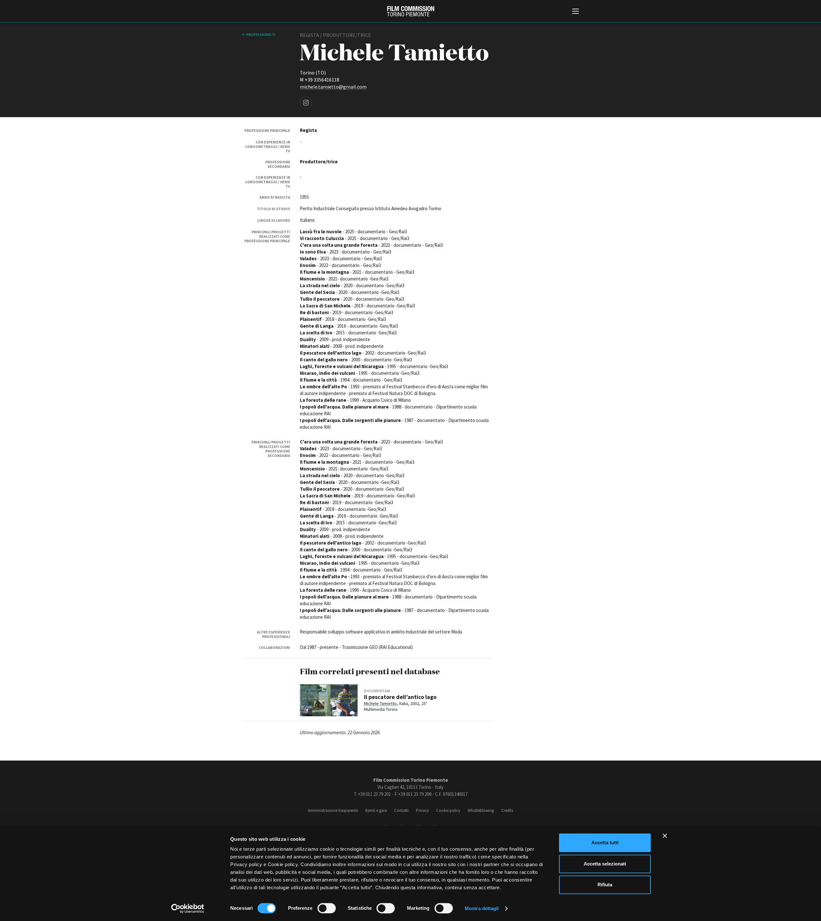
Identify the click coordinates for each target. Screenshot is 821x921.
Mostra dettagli (482, 908)
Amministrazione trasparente (333, 810)
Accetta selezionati (605, 863)
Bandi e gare (376, 810)
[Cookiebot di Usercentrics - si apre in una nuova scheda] (188, 908)
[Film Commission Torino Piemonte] (410, 11)
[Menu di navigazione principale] (575, 12)
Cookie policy (448, 810)
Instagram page (306, 103)
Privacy (422, 810)
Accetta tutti (605, 842)
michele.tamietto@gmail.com (333, 86)
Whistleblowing (481, 810)
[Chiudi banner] (665, 835)
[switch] (326, 908)
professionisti (260, 34)
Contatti (401, 810)
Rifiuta (604, 884)
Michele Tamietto (380, 703)
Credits (507, 810)
